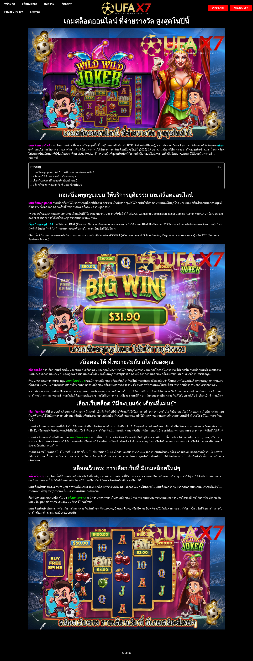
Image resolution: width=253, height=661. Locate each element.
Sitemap (35, 11)
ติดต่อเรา (66, 3)
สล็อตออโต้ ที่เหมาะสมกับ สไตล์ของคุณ (54, 176)
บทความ (49, 3)
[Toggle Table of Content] (217, 167)
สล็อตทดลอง (29, 3)
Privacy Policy (13, 11)
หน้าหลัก (9, 3)
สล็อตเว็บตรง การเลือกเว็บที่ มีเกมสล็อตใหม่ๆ (57, 185)
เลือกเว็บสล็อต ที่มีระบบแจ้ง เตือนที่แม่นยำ (55, 180)
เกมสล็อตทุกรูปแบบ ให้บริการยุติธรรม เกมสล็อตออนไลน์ (64, 172)
